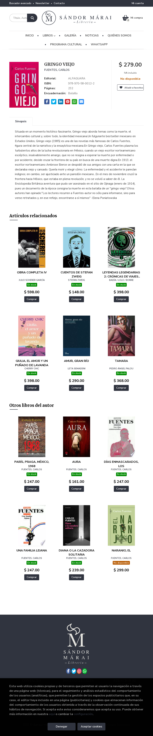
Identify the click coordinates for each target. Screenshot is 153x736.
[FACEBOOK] (68, 671)
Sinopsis (20, 121)
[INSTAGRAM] (79, 671)
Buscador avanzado (20, 3)
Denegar (61, 726)
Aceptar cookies (91, 726)
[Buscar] (32, 18)
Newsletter (42, 3)
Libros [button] (48, 35)
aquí (52, 714)
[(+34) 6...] (84, 671)
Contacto (59, 3)
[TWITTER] (73, 671)
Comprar (32, 299)
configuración (83, 714)
